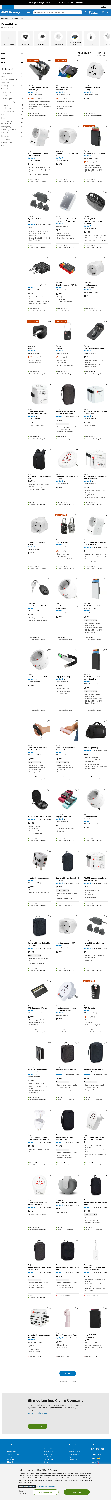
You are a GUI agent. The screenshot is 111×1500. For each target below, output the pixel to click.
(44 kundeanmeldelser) (90, 228)
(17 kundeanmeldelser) (34, 418)
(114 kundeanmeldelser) (91, 824)
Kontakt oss (11, 1449)
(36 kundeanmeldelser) (34, 681)
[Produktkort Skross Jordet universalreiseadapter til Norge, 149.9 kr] (67, 459)
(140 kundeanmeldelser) (35, 1013)
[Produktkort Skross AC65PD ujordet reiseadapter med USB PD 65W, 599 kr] (95, 861)
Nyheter (72, 1457)
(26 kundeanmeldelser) (62, 821)
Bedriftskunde (12, 1451)
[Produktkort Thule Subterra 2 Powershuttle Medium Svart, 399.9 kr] (67, 1120)
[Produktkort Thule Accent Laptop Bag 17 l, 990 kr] (95, 730)
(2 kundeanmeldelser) (44, 224)
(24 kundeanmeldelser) (34, 755)
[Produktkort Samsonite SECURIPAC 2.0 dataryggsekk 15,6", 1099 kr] (39, 459)
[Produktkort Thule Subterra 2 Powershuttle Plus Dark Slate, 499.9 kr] (39, 926)
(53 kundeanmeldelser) (34, 549)
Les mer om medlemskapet (37, 1413)
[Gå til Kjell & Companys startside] (11, 12)
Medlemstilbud (74, 1454)
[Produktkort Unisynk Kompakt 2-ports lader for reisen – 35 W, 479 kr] (95, 926)
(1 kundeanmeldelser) (100, 547)
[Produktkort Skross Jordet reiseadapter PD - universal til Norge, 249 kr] (39, 1185)
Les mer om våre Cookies (27, 1486)
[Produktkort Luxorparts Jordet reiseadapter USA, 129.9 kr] (67, 926)
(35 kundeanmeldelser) (62, 613)
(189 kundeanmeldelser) (91, 94)
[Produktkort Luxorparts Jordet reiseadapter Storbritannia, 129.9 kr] (95, 268)
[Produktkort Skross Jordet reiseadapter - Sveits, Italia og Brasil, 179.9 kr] (67, 589)
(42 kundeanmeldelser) (62, 290)
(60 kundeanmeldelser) (62, 547)
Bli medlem (37, 1426)
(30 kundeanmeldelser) (62, 1015)
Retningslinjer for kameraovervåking (19, 1457)
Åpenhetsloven (49, 1459)
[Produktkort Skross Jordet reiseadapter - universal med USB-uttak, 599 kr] (39, 394)
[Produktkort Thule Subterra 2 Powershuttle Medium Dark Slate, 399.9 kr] (95, 1052)
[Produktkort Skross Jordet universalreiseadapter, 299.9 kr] (39, 861)
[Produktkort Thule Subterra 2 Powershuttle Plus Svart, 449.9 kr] (67, 1250)
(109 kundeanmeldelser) (35, 1342)
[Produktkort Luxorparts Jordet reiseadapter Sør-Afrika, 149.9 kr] (39, 525)
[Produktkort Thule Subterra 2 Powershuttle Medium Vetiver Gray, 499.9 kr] (67, 394)
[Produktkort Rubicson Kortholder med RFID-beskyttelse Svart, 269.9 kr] (95, 660)
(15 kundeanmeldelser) (62, 226)
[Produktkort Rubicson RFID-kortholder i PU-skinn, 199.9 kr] (39, 991)
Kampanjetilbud (74, 1451)
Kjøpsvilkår (11, 1459)
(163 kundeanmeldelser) (63, 94)
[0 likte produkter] (103, 12)
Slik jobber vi (48, 1454)
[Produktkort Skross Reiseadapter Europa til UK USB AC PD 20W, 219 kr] (39, 136)
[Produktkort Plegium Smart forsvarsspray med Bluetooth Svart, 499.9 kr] (39, 730)
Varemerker (73, 1459)
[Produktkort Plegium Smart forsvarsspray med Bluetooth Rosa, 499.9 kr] (67, 730)
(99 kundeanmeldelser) (90, 353)
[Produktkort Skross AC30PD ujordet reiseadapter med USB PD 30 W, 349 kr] (95, 459)
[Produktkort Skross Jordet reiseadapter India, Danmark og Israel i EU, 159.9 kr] (67, 991)
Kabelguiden (73, 1449)
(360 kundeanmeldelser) (91, 158)
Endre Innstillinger (23, 1492)
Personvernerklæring (14, 1454)
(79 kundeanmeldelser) (34, 883)
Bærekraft (47, 1457)
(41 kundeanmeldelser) (62, 353)
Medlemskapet (49, 1451)
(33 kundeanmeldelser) (62, 160)
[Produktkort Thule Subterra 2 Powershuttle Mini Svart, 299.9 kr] (95, 1185)
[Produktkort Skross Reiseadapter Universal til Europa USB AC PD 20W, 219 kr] (95, 1120)
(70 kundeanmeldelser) (62, 483)
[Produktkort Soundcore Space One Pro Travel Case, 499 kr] (67, 1185)
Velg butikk (43, 115)
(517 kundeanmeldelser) (91, 613)
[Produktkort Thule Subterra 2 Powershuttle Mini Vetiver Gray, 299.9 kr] (39, 1250)
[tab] (8, 7)
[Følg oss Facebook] (92, 1449)
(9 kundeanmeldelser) (72, 416)
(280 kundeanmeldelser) (91, 292)
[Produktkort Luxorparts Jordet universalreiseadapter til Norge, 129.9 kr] (95, 70)
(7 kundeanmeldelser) (72, 1338)
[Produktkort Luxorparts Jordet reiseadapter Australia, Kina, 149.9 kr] (67, 136)
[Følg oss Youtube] (102, 1449)
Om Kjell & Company (51, 1449)
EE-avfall (10, 1462)
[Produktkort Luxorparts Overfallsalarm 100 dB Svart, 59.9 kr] (39, 589)
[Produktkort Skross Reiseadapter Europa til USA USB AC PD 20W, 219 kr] (95, 525)
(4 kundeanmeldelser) (72, 883)
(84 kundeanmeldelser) (34, 1076)
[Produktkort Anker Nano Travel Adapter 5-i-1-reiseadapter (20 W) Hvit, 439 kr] (67, 202)
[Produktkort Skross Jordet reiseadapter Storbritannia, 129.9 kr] (95, 799)
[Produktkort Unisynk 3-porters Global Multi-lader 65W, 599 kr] (39, 202)
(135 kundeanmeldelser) (63, 948)
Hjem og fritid (9, 69)
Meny (28, 12)
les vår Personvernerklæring (45, 1486)
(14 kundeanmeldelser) (90, 418)
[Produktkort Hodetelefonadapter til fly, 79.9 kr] (39, 268)
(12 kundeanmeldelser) (34, 290)
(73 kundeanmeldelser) (34, 353)
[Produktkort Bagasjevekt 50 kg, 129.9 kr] (67, 660)
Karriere (46, 1462)
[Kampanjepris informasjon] (41, 98)
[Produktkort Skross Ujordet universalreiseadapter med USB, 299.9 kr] (39, 1318)
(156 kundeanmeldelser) (35, 94)
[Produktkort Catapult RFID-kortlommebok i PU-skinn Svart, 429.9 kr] (95, 1318)
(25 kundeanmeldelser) (62, 681)
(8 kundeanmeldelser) (44, 819)
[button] (12, 27)
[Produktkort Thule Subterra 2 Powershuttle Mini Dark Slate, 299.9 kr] (67, 861)
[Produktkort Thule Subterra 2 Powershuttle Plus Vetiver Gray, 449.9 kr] (67, 1052)
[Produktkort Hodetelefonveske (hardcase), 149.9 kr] (39, 799)
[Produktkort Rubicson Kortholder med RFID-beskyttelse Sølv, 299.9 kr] (95, 589)
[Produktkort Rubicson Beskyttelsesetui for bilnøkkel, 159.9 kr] (95, 331)
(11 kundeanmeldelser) (34, 160)
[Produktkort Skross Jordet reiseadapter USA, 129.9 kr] (39, 660)
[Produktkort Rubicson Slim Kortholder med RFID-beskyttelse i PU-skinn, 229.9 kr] (39, 1052)
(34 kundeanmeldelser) (90, 1013)
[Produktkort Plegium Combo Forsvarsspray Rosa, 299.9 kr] (67, 1318)
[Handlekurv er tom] (108, 12)
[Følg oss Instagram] (97, 1449)
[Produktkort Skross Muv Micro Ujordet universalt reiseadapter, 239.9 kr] (95, 394)
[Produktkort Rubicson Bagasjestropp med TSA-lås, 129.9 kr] (67, 268)
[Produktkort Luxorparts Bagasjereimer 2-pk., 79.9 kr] (67, 799)
